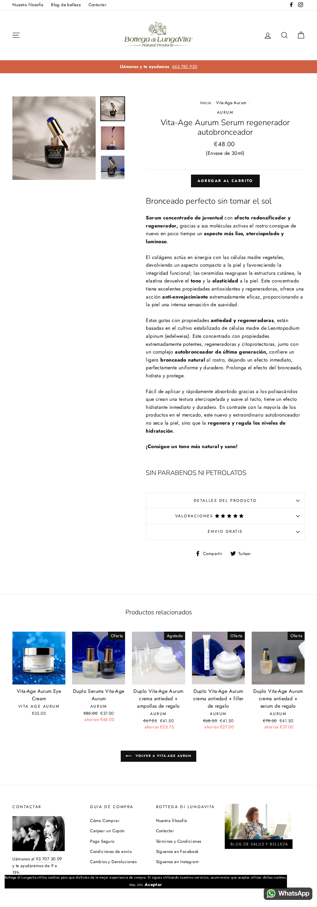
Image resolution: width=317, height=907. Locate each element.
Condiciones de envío (111, 851)
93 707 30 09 (49, 859)
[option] (158, 66)
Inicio (205, 103)
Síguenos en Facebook (177, 851)
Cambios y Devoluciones (113, 861)
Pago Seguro (102, 841)
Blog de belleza (66, 5)
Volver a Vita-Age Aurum (163, 755)
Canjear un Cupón (107, 831)
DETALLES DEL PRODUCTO (225, 500)
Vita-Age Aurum (231, 103)
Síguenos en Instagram (177, 861)
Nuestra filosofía (28, 5)
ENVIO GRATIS (225, 531)
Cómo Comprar (104, 820)
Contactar (98, 5)
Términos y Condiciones (178, 841)
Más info (136, 884)
